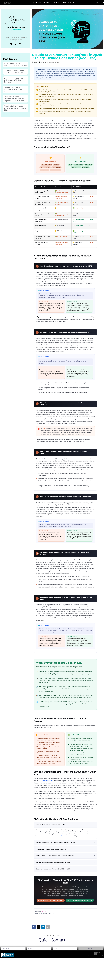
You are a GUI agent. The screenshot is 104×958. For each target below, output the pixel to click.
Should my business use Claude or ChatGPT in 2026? (65, 869)
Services (46, 2)
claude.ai (63, 836)
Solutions (56, 2)
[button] (34, 927)
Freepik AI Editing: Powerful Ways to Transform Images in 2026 (15, 108)
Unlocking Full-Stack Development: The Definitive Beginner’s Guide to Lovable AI (15, 99)
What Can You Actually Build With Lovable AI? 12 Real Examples (14, 80)
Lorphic (43, 911)
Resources (66, 2)
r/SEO (44, 428)
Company (36, 2)
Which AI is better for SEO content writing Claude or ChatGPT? (65, 842)
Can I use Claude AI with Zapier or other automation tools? (65, 856)
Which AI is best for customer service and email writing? (65, 862)
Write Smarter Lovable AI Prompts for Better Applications (15, 64)
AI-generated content (47, 781)
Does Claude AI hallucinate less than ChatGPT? (65, 849)
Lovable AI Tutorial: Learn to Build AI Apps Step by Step (14, 72)
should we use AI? (85, 121)
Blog (74, 2)
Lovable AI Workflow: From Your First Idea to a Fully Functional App (15, 89)
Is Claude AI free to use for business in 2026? (65, 825)
